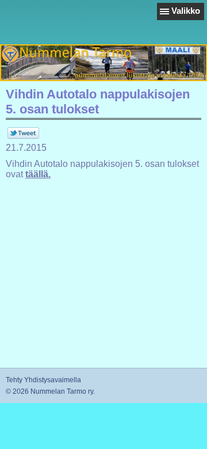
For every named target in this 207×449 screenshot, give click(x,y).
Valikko (185, 11)
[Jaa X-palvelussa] (23, 136)
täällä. (38, 174)
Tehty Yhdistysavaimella (43, 380)
